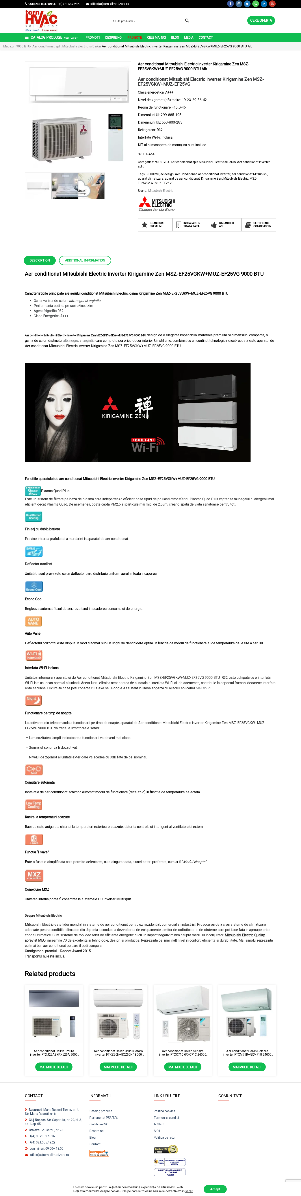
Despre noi (113, 37)
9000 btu (153, 174)
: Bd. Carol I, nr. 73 (46, 1130)
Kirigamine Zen (211, 178)
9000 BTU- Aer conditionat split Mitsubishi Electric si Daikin (58, 46)
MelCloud (203, 688)
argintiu (89, 340)
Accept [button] (215, 1189)
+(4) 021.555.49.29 (68, 4)
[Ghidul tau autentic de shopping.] (99, 1152)
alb (65, 340)
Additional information (85, 260)
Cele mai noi (156, 37)
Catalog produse (100, 1111)
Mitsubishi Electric (235, 178)
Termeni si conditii (166, 1117)
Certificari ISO (98, 1124)
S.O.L (157, 1131)
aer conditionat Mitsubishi (249, 174)
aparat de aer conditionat (182, 178)
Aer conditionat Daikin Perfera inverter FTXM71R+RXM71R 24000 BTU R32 (247, 1052)
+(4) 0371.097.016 (42, 1136)
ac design (167, 174)
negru (73, 340)
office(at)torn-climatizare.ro (109, 4)
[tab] (40, 260)
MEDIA (188, 37)
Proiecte (135, 37)
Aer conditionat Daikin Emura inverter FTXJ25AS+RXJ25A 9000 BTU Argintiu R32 (54, 1052)
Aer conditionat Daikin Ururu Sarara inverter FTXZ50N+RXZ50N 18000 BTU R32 (118, 1052)
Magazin (9, 46)
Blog (175, 37)
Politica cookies (164, 1111)
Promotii (93, 37)
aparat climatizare (151, 178)
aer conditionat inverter (214, 174)
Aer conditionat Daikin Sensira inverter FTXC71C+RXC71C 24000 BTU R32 (182, 1052)
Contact (206, 37)
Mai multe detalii (54, 1067)
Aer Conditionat (186, 174)
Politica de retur (165, 1137)
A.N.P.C (159, 1124)
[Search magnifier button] (187, 20)
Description (40, 260)
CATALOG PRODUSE (54, 37)
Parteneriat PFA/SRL (103, 1117)
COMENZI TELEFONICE (42, 4)
